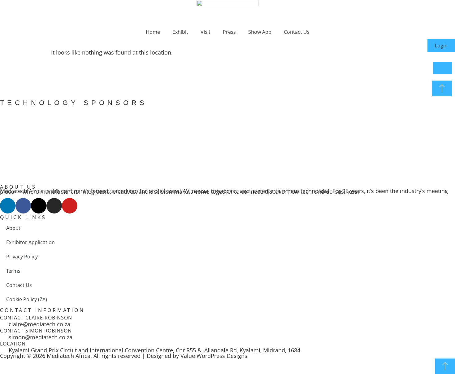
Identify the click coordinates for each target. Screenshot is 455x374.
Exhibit (180, 32)
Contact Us (297, 32)
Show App (259, 32)
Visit (205, 32)
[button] (6, 142)
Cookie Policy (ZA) (26, 299)
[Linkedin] (7, 205)
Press (229, 32)
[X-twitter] (38, 205)
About (13, 228)
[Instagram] (54, 205)
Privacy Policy (22, 256)
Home (153, 32)
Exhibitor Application (30, 242)
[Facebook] (23, 205)
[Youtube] (69, 205)
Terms (13, 270)
